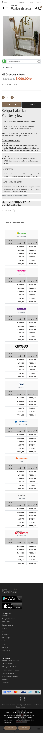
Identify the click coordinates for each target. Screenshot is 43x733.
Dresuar (9, 68)
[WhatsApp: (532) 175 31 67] (35, 8)
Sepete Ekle (11, 105)
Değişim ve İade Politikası (10, 670)
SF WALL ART (5, 622)
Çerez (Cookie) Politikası (10, 676)
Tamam (24, 728)
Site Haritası (5, 679)
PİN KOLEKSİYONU (7, 625)
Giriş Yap (32, 2)
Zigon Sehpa (6, 638)
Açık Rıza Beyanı (7, 664)
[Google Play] (12, 599)
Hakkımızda (5, 683)
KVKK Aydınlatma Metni (9, 667)
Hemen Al (31, 105)
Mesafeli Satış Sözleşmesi (10, 660)
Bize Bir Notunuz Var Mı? (10, 84)
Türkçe (21, 2)
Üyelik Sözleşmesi (8, 673)
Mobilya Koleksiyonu (8, 619)
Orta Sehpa (5, 634)
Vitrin (3, 631)
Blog (5, 2)
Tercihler (10, 728)
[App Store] (12, 606)
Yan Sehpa (5, 641)
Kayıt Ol (39, 2)
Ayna (3, 644)
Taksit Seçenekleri (14, 222)
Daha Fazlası (6, 650)
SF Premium (5, 647)
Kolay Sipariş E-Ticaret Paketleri (27, 705)
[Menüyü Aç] (7, 8)
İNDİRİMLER (5, 616)
